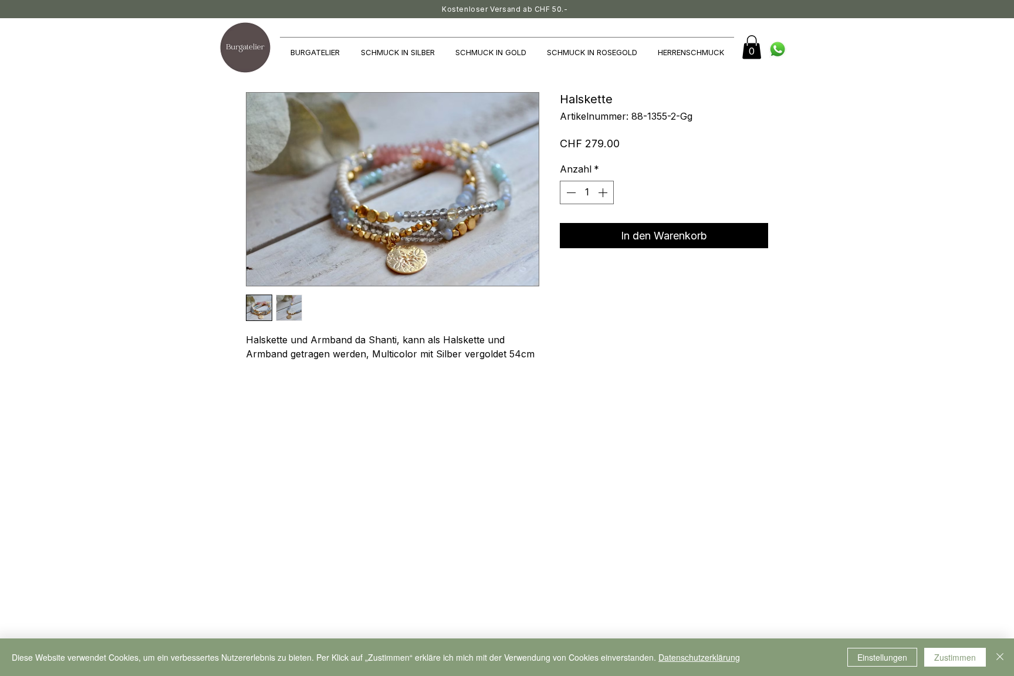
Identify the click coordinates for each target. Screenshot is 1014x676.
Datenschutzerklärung (699, 657)
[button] (752, 47)
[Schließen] (1000, 657)
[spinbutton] (587, 192)
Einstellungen (882, 657)
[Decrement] (570, 192)
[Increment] (604, 192)
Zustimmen (955, 657)
